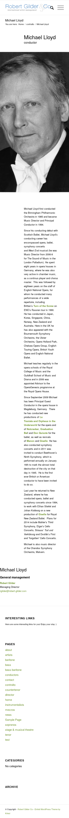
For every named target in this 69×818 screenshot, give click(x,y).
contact (9, 680)
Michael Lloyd (14, 20)
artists (9, 655)
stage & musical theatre (19, 729)
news (8, 715)
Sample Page (13, 720)
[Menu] (59, 7)
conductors (12, 675)
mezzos (10, 710)
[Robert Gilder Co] (28, 7)
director (9, 695)
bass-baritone (13, 670)
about (8, 650)
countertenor (12, 690)
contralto (10, 685)
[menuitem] (50, 7)
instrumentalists (14, 705)
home (8, 700)
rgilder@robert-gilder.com (13, 591)
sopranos (10, 724)
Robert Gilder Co (25, 809)
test (7, 739)
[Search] (50, 7)
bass (8, 665)
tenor (8, 734)
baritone (10, 660)
